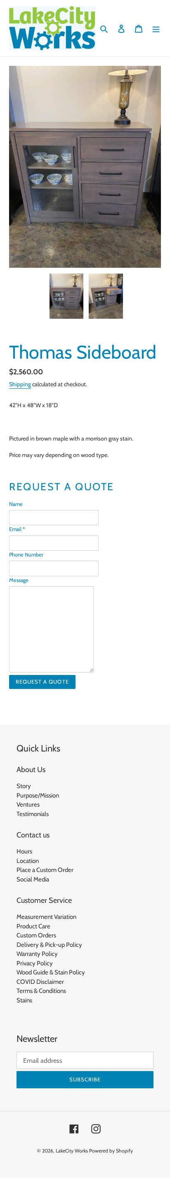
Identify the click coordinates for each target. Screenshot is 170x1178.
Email (17, 529)
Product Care (33, 926)
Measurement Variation (46, 917)
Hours (24, 851)
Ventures (28, 804)
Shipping (20, 384)
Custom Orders (36, 935)
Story (24, 786)
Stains (24, 1000)
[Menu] (156, 28)
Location (28, 861)
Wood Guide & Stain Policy (51, 972)
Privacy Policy (35, 963)
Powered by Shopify (111, 1151)
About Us (31, 769)
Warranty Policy (37, 954)
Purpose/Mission (38, 795)
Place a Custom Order (45, 870)
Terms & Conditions (41, 991)
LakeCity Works (72, 1151)
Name (16, 504)
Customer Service (44, 900)
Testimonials (33, 814)
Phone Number (26, 554)
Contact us (33, 834)
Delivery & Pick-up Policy (49, 944)
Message (18, 580)
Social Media (33, 879)
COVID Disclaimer (40, 982)
